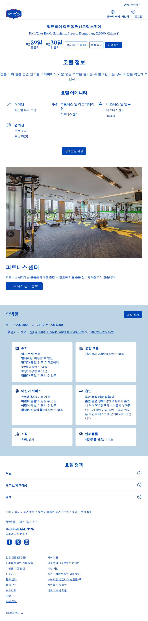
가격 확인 (115, 45)
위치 (8, 512)
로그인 (138, 16)
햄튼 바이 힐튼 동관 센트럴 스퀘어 (57, 512)
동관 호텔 (28, 512)
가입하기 (126, 16)
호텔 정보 (86, 512)
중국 (17, 512)
